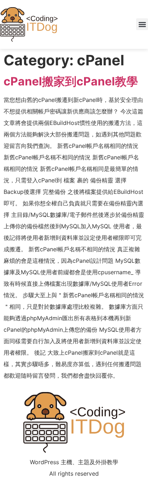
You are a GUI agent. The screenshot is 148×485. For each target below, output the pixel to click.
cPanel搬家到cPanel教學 (71, 81)
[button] (142, 24)
